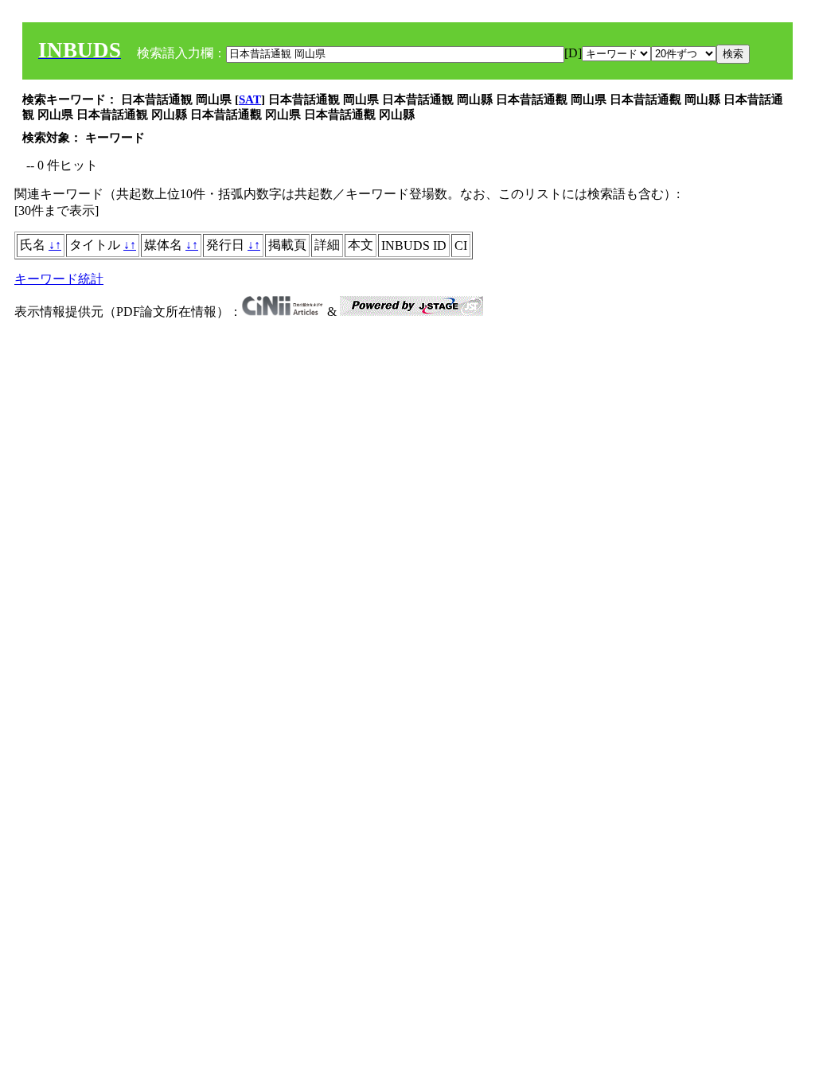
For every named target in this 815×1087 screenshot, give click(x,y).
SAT (250, 99)
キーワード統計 (58, 279)
